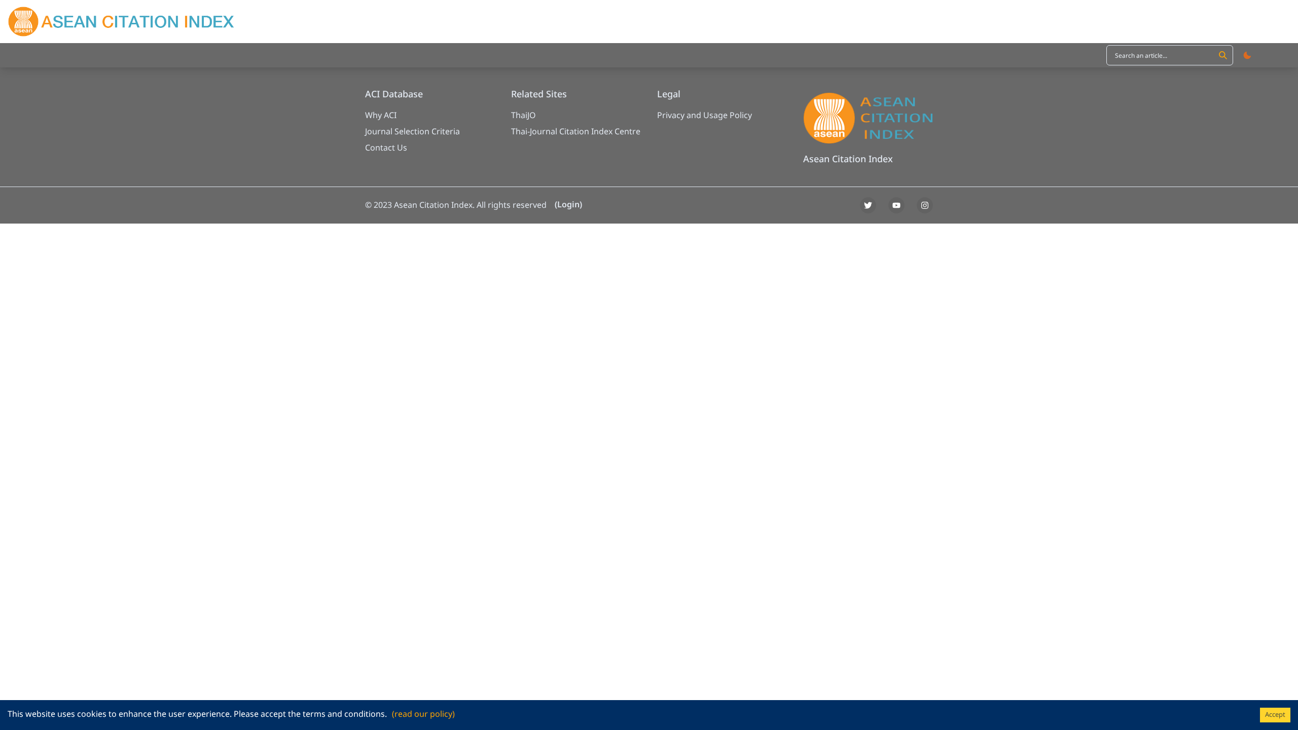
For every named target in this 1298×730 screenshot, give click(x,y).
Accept (1275, 715)
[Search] (1223, 55)
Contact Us (386, 148)
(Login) (568, 205)
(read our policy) (423, 714)
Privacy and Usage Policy (704, 116)
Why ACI (380, 116)
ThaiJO (523, 116)
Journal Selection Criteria (412, 132)
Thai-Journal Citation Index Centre (575, 132)
